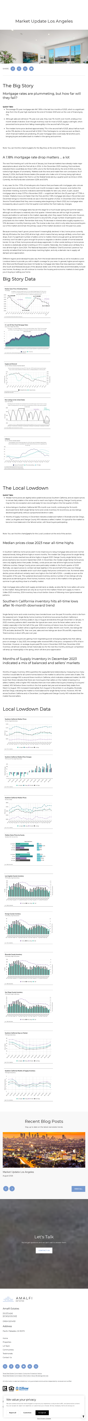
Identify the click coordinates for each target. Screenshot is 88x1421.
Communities (8, 1350)
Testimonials (8, 1354)
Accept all (42, 1413)
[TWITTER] (5, 1366)
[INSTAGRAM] (17, 1366)
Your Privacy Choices (44, 1418)
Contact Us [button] (44, 1250)
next (12, 1188)
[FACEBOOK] (11, 1366)
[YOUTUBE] (23, 1366)
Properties (7, 1342)
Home (5, 1338)
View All (78, 1189)
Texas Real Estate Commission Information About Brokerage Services (25, 1376)
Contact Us (7, 1357)
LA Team (6, 1346)
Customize (27, 1413)
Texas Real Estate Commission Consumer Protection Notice (22, 1373)
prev (5, 1188)
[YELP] (36, 1366)
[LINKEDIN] (30, 1366)
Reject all (12, 1413)
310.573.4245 (8, 1313)
